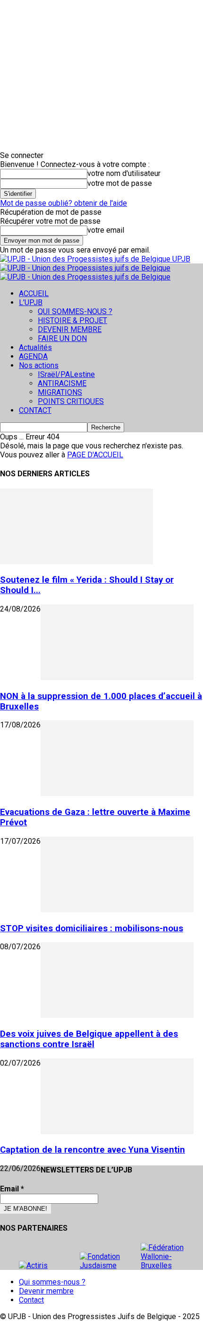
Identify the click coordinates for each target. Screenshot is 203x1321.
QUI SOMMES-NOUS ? (75, 311)
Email (12, 1188)
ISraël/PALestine (66, 374)
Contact (31, 1299)
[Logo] (85, 267)
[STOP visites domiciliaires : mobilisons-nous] (117, 909)
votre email (105, 230)
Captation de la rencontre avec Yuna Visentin (92, 1150)
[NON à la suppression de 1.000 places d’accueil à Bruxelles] (117, 677)
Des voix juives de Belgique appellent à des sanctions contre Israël (89, 1039)
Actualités (35, 347)
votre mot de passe (119, 183)
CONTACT (35, 410)
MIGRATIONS (60, 392)
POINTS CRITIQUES (71, 401)
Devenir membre (46, 1290)
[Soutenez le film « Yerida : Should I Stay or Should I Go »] (76, 561)
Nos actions (39, 365)
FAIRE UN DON (62, 338)
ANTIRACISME (62, 383)
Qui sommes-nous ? (52, 1281)
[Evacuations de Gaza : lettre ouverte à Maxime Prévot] (117, 793)
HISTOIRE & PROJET (72, 320)
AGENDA (33, 356)
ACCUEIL (34, 293)
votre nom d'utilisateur (124, 173)
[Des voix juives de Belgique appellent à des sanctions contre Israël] (117, 1015)
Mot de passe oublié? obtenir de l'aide (63, 203)
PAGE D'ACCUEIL (95, 454)
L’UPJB (30, 302)
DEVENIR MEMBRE (70, 329)
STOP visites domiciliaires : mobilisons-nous (91, 928)
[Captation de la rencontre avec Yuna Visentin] (117, 1131)
